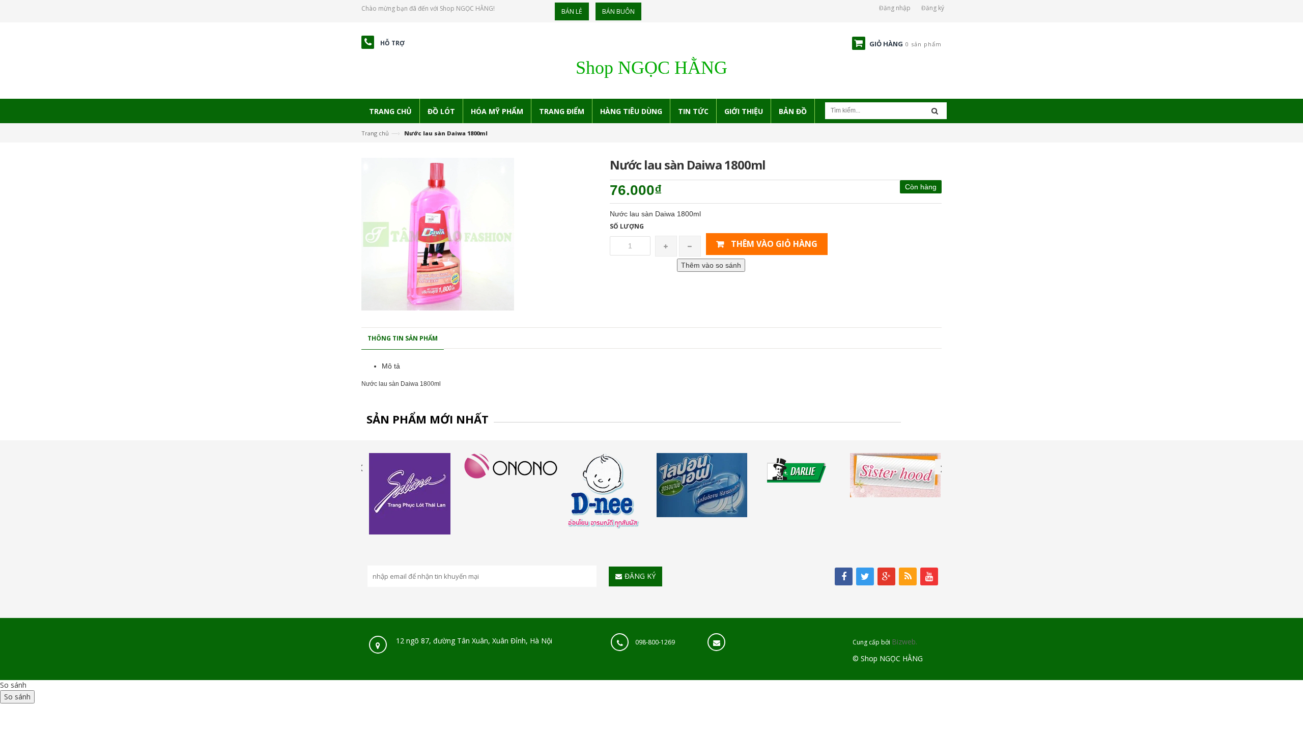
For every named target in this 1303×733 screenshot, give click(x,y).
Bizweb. (904, 641)
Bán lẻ (571, 11)
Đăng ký (932, 8)
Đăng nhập (895, 8)
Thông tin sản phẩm (402, 338)
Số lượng (627, 226)
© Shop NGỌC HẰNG (888, 658)
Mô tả (391, 366)
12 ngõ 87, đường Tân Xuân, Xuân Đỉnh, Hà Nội (473, 640)
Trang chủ (375, 133)
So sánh (13, 685)
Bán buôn (618, 11)
